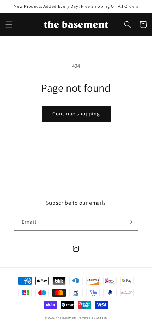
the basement (66, 317)
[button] (9, 24)
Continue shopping (76, 113)
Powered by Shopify (93, 317)
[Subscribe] (130, 222)
